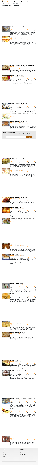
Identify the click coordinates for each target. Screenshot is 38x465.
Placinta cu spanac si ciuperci (17, 293)
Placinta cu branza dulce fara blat (18, 408)
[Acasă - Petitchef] (2, 3)
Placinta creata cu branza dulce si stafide (20, 169)
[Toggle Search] (28, 1)
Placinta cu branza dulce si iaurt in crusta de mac (22, 398)
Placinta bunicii (14, 360)
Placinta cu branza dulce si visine (18, 197)
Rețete (4, 449)
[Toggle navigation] (35, 1)
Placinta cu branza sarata (16, 283)
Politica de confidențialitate (25, 451)
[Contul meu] (21, 1)
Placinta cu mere (14, 244)
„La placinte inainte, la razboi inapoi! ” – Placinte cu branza (23, 114)
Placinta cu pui (14, 254)
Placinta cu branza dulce (16, 37)
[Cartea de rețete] (15, 1)
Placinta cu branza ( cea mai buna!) (19, 370)
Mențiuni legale (23, 454)
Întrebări (4, 454)
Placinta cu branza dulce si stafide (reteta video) (22, 65)
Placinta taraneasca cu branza (17, 437)
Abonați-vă (28, 137)
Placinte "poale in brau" (16, 207)
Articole (4, 456)
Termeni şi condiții (23, 452)
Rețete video (5, 451)
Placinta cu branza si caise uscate (18, 332)
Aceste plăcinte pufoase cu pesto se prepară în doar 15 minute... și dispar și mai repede (22, 219)
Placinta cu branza (15, 322)
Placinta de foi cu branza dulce (18, 158)
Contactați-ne (23, 449)
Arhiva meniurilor (6, 452)
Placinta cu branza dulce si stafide (18, 27)
